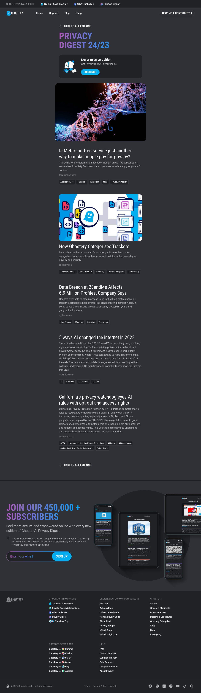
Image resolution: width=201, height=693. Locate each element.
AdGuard (104, 603)
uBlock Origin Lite (108, 634)
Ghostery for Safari (60, 657)
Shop (79, 13)
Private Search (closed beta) (66, 608)
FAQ (102, 649)
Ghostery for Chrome (61, 649)
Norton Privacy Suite (110, 617)
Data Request (106, 662)
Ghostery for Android (61, 671)
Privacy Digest (111, 4)
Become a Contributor (177, 13)
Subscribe (90, 72)
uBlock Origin (106, 630)
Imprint (112, 686)
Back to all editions (77, 26)
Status (153, 603)
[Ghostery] (14, 13)
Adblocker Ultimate (109, 612)
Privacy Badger (107, 625)
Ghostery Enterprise (160, 621)
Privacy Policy (61, 541)
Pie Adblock (105, 621)
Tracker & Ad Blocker (56, 4)
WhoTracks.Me (85, 4)
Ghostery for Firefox (60, 653)
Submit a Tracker (108, 657)
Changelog (155, 634)
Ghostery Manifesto (160, 608)
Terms (87, 686)
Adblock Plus (106, 608)
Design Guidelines (109, 666)
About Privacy (107, 671)
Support (53, 13)
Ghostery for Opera (60, 662)
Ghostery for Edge (59, 666)
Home (39, 13)
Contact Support (108, 653)
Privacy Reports (158, 612)
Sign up (62, 556)
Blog (67, 13)
